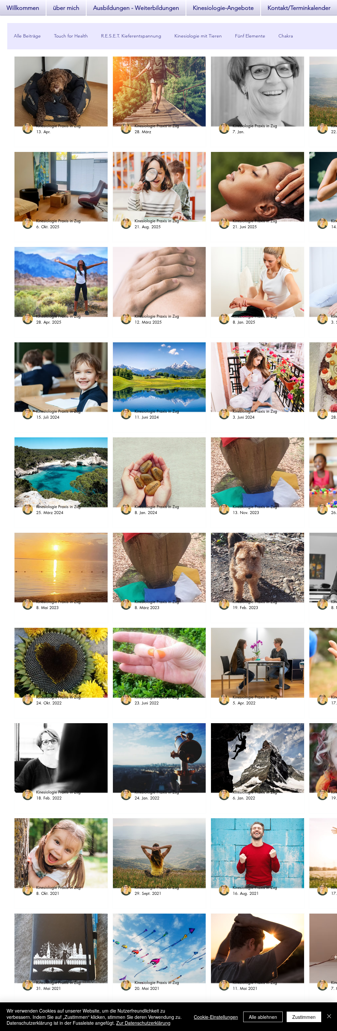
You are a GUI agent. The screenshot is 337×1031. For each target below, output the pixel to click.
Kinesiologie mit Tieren (198, 36)
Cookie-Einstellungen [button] (216, 1017)
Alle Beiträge (27, 36)
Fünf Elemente (250, 36)
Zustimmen (304, 1017)
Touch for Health (71, 36)
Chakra (285, 36)
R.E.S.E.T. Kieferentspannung (131, 36)
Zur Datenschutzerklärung (143, 1022)
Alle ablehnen (263, 1017)
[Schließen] (329, 1017)
